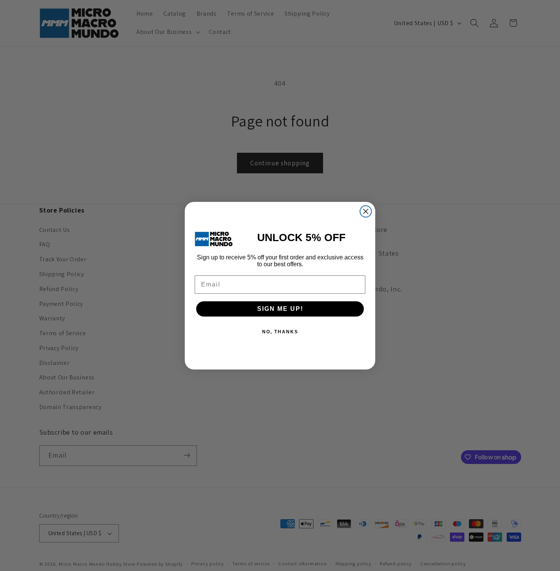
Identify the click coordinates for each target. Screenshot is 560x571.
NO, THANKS (280, 331)
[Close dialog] (365, 211)
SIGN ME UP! (280, 308)
